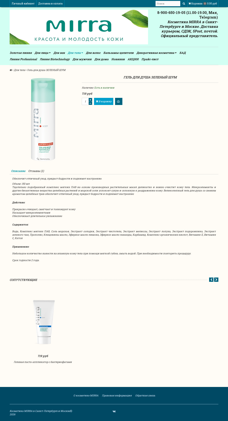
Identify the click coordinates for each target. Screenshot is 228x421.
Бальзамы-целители (118, 53)
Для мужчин (82, 59)
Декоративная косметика (155, 53)
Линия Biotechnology (55, 59)
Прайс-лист (150, 59)
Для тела (74, 53)
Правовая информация (116, 395)
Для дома (101, 59)
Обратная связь (145, 395)
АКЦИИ (133, 59)
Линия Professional (23, 59)
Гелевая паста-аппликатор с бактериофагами (43, 362)
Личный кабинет (23, 3)
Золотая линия (21, 53)
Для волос (93, 53)
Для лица (42, 53)
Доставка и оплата (50, 3)
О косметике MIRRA (85, 395)
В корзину (105, 101)
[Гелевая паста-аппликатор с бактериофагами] (43, 320)
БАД (182, 53)
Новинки (118, 59)
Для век (59, 53)
